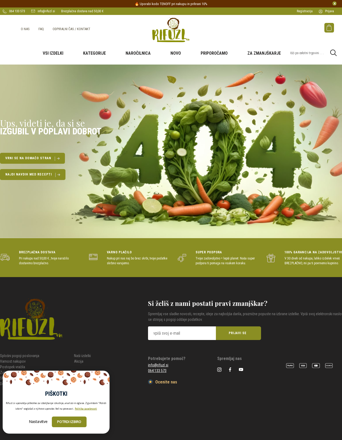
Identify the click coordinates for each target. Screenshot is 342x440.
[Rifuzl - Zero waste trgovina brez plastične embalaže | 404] (171, 30)
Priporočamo (214, 53)
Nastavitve (38, 421)
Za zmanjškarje (264, 53)
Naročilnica (138, 53)
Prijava (329, 11)
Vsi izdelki (53, 53)
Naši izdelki (82, 356)
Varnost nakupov (13, 361)
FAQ (41, 29)
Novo (175, 53)
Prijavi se (238, 333)
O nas (25, 29)
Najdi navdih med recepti (28, 174)
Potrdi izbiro (69, 421)
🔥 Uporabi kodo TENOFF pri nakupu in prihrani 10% (171, 4)
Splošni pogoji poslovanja (19, 356)
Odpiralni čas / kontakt (71, 29)
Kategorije (94, 53)
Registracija (305, 11)
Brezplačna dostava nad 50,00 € (82, 11)
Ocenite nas (165, 382)
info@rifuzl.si (46, 11)
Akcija (78, 361)
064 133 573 (16, 11)
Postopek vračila (12, 367)
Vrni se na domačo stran (28, 158)
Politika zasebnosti (86, 408)
